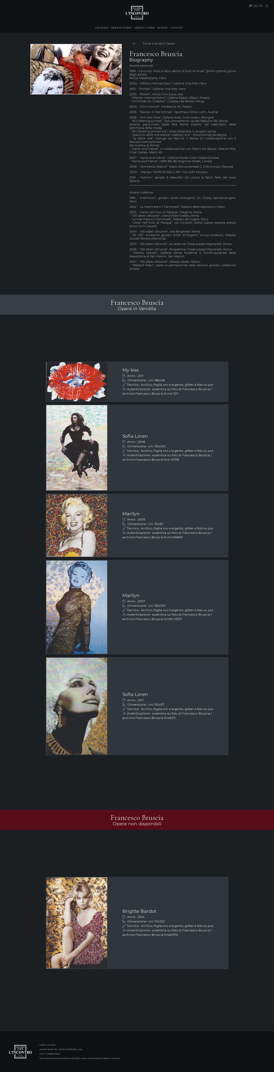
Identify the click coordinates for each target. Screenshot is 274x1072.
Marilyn (131, 513)
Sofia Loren (135, 436)
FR (261, 6)
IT (250, 6)
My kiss (130, 370)
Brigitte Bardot (139, 911)
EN (255, 6)
